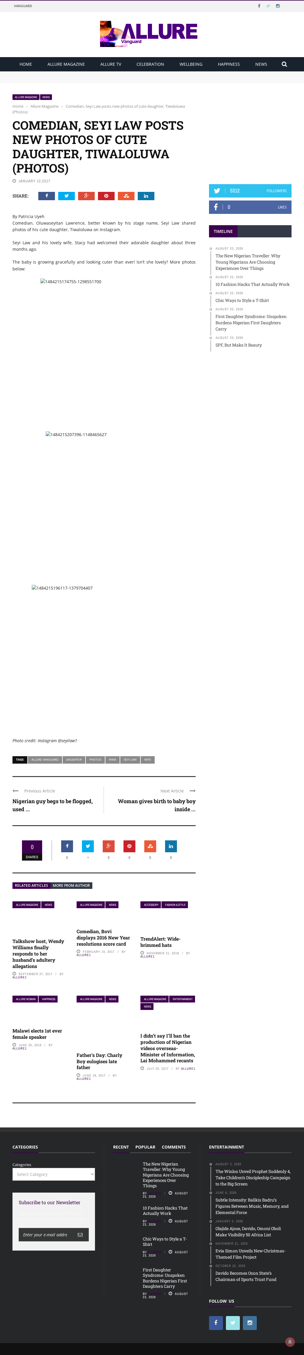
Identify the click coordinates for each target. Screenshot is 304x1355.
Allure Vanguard (44, 759)
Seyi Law (130, 759)
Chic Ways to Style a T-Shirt (165, 1241)
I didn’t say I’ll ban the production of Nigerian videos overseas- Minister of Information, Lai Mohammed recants (167, 1048)
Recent (121, 1147)
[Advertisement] (253, 131)
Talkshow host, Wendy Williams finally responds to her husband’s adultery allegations (38, 953)
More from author (71, 885)
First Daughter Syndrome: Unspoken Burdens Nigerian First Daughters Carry (165, 1278)
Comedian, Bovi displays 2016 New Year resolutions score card (103, 937)
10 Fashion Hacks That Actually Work (47, 79)
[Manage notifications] (290, 1342)
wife (147, 759)
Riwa (112, 759)
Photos (95, 759)
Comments (174, 1147)
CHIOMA (155, 1193)
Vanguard (23, 6)
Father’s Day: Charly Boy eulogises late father (99, 1061)
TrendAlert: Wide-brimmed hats (160, 942)
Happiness (229, 64)
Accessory (151, 905)
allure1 (19, 977)
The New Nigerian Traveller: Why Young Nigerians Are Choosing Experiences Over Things (96, 74)
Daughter (74, 759)
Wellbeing (191, 64)
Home (26, 64)
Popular (145, 1147)
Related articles (31, 885)
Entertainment (183, 999)
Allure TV (110, 64)
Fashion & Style (175, 905)
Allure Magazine (66, 64)
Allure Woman (26, 999)
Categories (21, 1164)
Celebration (150, 64)
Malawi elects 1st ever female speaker (37, 1033)
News (261, 64)
